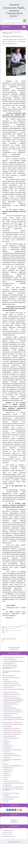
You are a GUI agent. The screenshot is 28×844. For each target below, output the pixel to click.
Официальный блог (8, 830)
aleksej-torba (6, 628)
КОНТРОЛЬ (6, 775)
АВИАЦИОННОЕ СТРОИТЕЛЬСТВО (12, 722)
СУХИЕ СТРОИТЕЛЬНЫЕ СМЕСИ (12, 730)
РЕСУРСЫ (6, 751)
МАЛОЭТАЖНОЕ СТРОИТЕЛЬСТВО (12, 724)
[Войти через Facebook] (12, 810)
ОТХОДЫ (6, 801)
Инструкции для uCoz (9, 836)
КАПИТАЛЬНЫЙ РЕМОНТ (10, 681)
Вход (17, 649)
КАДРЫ (6, 777)
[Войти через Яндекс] (15, 810)
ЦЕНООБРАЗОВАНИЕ (9, 708)
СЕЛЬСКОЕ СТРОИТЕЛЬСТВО (11, 793)
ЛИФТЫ (6, 679)
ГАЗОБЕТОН (7, 757)
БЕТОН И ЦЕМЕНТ (8, 687)
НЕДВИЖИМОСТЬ (8, 767)
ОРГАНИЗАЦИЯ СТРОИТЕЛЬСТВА (12, 732)
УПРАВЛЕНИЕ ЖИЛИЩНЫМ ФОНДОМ (13, 661)
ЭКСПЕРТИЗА (7, 715)
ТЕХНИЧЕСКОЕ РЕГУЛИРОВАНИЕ (12, 711)
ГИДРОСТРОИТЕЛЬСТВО (10, 692)
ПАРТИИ (6, 773)
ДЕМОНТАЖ (7, 747)
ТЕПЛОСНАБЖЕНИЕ (9, 663)
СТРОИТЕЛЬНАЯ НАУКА (10, 696)
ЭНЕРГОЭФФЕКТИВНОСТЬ (10, 704)
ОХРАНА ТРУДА (8, 769)
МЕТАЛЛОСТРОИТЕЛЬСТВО (11, 677)
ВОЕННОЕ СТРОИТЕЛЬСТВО (11, 781)
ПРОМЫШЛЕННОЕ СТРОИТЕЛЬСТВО (13, 783)
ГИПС (5, 779)
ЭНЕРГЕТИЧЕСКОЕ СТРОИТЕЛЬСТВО (13, 657)
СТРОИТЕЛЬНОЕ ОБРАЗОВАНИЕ (12, 698)
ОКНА (5, 763)
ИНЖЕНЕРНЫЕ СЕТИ (9, 736)
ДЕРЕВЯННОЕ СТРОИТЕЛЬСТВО (12, 694)
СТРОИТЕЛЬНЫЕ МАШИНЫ (11, 797)
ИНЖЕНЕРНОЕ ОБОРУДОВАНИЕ (12, 755)
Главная (4, 32)
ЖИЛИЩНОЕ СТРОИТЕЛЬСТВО (11, 685)
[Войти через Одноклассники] (21, 810)
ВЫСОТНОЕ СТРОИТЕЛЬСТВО (11, 734)
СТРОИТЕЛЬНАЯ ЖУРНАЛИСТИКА (12, 717)
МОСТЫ (6, 740)
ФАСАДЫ (6, 795)
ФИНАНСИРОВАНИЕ (9, 753)
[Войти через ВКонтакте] (10, 810)
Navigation (6, 27)
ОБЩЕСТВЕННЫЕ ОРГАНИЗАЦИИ (12, 709)
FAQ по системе (8, 834)
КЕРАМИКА (6, 742)
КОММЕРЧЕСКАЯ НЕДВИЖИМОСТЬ (13, 765)
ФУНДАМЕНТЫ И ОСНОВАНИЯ (11, 728)
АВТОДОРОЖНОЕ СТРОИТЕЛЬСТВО (13, 787)
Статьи (9, 32)
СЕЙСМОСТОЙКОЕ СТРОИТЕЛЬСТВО (12, 626)
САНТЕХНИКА (7, 706)
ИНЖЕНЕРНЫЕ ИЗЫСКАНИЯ (11, 683)
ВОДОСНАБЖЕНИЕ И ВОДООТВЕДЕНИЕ (14, 689)
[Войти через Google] (18, 810)
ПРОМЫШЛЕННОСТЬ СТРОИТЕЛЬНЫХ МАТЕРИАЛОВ (12, 789)
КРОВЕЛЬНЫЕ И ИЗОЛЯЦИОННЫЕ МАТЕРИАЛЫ (11, 760)
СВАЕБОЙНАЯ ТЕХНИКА (10, 665)
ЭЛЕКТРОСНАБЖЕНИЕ (9, 659)
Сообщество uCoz (8, 832)
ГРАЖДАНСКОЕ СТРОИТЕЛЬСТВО (12, 749)
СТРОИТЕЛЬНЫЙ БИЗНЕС (10, 738)
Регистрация (12, 649)
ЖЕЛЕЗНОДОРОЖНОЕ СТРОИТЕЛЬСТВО (14, 719)
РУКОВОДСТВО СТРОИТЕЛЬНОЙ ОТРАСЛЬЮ (11, 672)
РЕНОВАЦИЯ (7, 726)
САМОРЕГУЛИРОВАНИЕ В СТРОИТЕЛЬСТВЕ (9, 668)
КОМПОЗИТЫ (7, 785)
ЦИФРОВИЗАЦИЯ (8, 799)
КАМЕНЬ (6, 744)
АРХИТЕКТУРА (7, 771)
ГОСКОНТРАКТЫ (8, 746)
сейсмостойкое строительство (15, 630)
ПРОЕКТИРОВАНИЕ (9, 675)
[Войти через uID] (7, 810)
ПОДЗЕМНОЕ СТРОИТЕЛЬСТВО (12, 702)
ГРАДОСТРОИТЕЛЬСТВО (10, 713)
